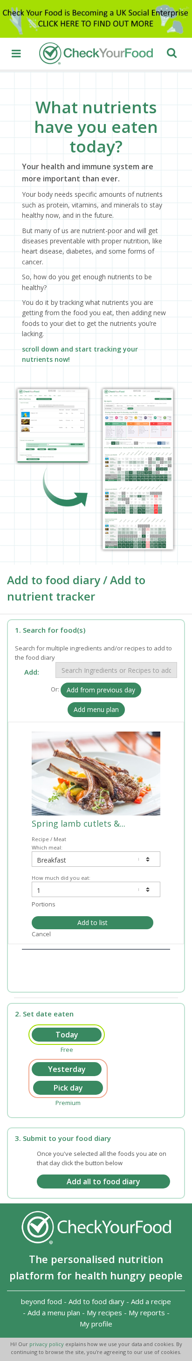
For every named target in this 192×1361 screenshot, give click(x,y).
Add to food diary (96, 1301)
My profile (96, 1323)
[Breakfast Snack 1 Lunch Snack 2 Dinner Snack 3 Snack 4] (96, 859)
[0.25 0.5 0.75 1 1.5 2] (96, 889)
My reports (147, 1312)
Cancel (41, 934)
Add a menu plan (53, 1312)
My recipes (104, 1312)
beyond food (41, 1301)
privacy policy (47, 1343)
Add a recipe (151, 1301)
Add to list (92, 922)
